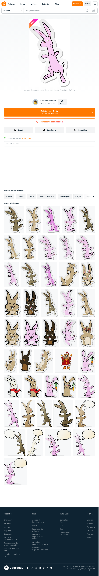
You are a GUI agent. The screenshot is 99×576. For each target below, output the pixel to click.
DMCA (34, 525)
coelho (21, 196)
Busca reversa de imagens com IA (11, 544)
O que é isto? (26, 138)
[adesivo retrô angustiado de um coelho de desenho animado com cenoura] (87, 361)
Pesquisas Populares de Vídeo (37, 550)
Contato (62, 525)
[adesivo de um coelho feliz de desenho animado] (25, 361)
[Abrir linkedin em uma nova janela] (36, 568)
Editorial (45, 4)
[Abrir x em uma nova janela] (48, 568)
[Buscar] (87, 10)
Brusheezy (8, 520)
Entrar (87, 4)
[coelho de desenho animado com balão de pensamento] (14, 442)
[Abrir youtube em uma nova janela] (51, 568)
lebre (31, 196)
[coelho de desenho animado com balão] (85, 413)
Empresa (7, 530)
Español (88, 523)
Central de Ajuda (63, 521)
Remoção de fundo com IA (11, 549)
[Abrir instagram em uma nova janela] (32, 568)
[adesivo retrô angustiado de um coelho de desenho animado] (33, 219)
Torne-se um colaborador (64, 533)
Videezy (7, 527)
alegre (78, 196)
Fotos (22, 4)
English (88, 520)
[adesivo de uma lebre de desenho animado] (69, 274)
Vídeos (33, 4)
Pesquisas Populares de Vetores (37, 536)
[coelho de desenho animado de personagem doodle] (86, 386)
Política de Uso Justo (84, 570)
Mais (57, 4)
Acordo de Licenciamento (38, 521)
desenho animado (46, 196)
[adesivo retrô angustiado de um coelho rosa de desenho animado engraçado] (68, 333)
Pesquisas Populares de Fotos (39, 543)
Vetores (11, 4)
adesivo (9, 196)
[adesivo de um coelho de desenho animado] (14, 219)
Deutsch (88, 530)
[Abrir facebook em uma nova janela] (28, 568)
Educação (8, 534)
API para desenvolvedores (11, 538)
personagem (65, 196)
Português (89, 527)
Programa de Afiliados (37, 530)
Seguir (62, 103)
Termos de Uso (69, 568)
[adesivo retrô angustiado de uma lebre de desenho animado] (43, 361)
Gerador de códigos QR (12, 555)
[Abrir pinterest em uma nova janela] (40, 568)
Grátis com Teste (49, 112)
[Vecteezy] (3, 3)
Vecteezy (7, 523)
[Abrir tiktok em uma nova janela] (44, 568)
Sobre (61, 529)
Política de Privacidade (85, 568)
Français (88, 534)
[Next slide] (89, 196)
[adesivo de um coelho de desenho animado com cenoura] (51, 386)
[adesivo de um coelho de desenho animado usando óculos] (87, 333)
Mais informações (12, 144)
